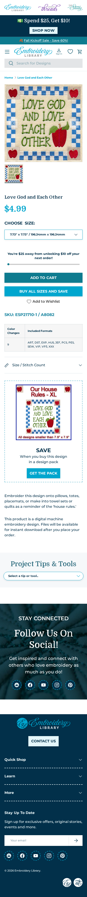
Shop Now (43, 30)
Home (8, 77)
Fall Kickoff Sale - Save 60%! (46, 40)
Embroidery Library (27, 870)
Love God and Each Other (34, 77)
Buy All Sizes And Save (43, 291)
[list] (43, 123)
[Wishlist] (70, 51)
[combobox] (43, 63)
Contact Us (43, 741)
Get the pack (43, 473)
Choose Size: (19, 223)
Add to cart (43, 278)
